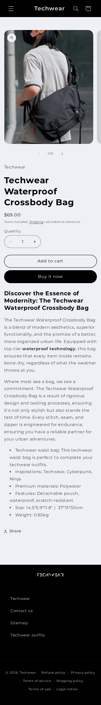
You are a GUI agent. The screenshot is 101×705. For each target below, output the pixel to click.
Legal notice (67, 689)
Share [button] (15, 531)
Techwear (20, 598)
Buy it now (50, 276)
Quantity (12, 231)
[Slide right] (62, 153)
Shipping (36, 222)
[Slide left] (39, 153)
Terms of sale (39, 689)
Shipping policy (69, 681)
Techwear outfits (27, 635)
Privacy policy (83, 672)
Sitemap (19, 623)
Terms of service (37, 681)
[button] (11, 8)
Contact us (21, 610)
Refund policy (53, 672)
